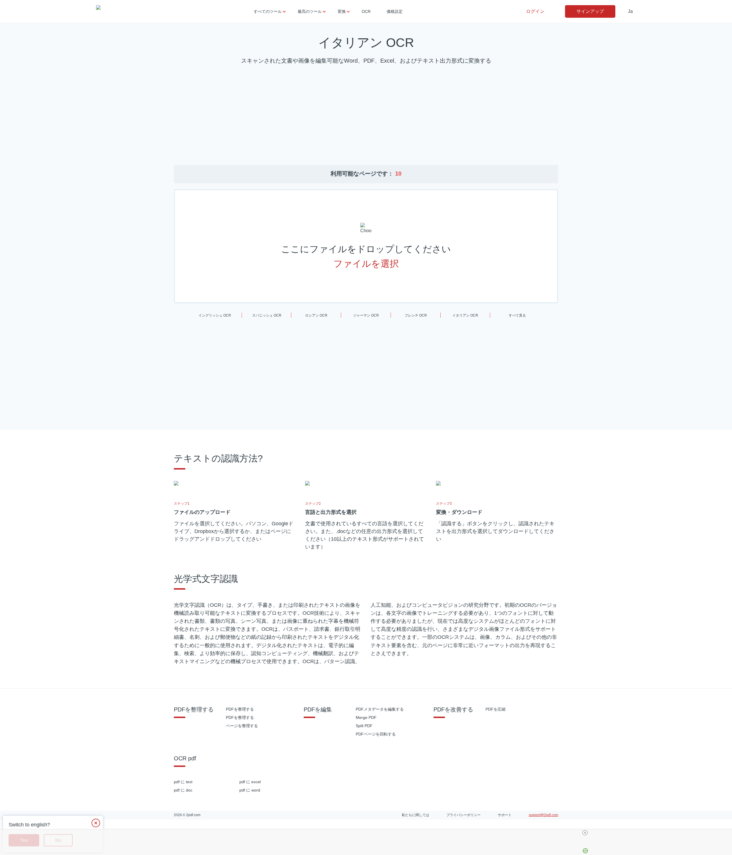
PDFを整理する (240, 709)
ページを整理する (242, 725)
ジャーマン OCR (366, 315)
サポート (505, 815)
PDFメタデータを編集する (380, 709)
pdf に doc (183, 790)
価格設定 (395, 11)
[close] (585, 832)
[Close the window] (96, 823)
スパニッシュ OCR (266, 315)
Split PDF (364, 725)
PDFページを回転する (376, 734)
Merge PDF (366, 717)
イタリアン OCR (465, 315)
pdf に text (183, 782)
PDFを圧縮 (496, 709)
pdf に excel (250, 782)
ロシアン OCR (316, 315)
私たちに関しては (415, 815)
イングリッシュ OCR (214, 315)
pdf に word (249, 790)
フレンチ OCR (416, 315)
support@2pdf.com (543, 815)
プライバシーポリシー (463, 815)
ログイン (535, 11)
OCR (366, 11)
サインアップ (590, 11)
